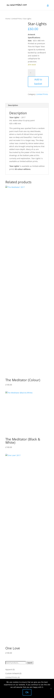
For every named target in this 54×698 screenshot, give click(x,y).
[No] (51, 688)
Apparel (8, 669)
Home (7, 18)
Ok (27, 692)
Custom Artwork (12, 673)
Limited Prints (16, 18)
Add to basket (38, 81)
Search (29, 663)
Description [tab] (13, 105)
